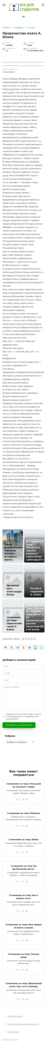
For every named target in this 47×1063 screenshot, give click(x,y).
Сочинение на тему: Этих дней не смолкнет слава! (23, 785)
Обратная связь (15, 1016)
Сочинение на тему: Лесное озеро (23, 955)
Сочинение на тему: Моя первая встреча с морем (23, 926)
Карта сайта (13, 1032)
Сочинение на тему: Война (23, 839)
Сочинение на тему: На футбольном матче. (23, 867)
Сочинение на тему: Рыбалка (23, 813)
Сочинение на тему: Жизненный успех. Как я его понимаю (23, 985)
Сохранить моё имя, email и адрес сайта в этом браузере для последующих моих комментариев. (23, 716)
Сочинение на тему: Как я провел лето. (23, 897)
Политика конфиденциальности (23, 1024)
